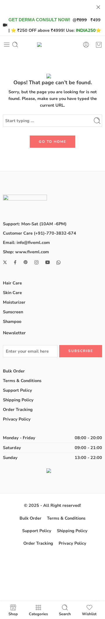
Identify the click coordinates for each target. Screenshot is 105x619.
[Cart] (98, 44)
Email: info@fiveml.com (26, 242)
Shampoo (12, 321)
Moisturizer (14, 302)
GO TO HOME (52, 141)
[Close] (98, 7)
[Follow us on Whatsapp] (58, 262)
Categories (38, 613)
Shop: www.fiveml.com (26, 252)
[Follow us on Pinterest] (25, 262)
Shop (13, 613)
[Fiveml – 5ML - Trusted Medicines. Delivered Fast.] (52, 44)
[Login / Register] (86, 44)
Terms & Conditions (22, 381)
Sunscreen (13, 312)
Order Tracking (18, 409)
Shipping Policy (18, 400)
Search (65, 613)
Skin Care (12, 293)
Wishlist (89, 613)
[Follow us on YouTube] (47, 262)
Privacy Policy (17, 419)
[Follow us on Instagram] (36, 262)
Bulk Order (14, 371)
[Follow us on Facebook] (15, 262)
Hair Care (12, 283)
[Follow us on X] (5, 262)
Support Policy (17, 390)
